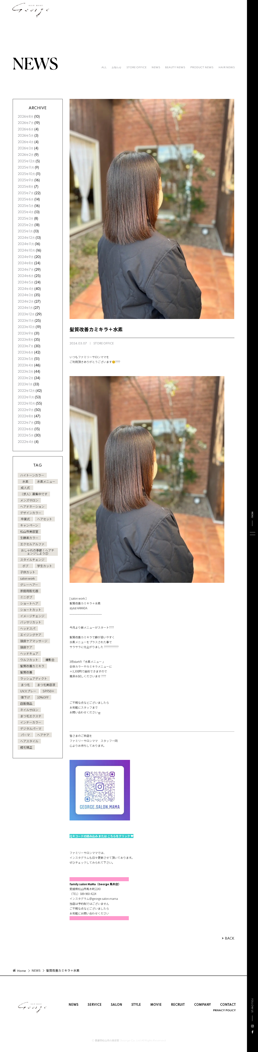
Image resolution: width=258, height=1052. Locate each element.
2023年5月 (25, 359)
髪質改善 (26, 672)
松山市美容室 (29, 531)
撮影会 (49, 660)
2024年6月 (26, 276)
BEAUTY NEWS (175, 67)
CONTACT (228, 1005)
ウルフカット (29, 660)
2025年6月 (26, 199)
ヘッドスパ (27, 628)
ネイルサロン (29, 710)
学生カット (44, 566)
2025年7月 (26, 193)
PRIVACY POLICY (224, 1010)
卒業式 (25, 519)
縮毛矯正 (26, 747)
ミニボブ (26, 597)
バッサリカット (30, 622)
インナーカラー (30, 722)
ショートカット (30, 609)
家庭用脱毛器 (29, 591)
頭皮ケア (26, 647)
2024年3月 (25, 295)
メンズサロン (29, 500)
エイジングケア (30, 634)
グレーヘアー (29, 584)
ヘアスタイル (29, 741)
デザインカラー (30, 513)
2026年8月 (25, 117)
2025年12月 (26, 161)
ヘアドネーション (32, 506)
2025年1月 (25, 231)
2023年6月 (25, 352)
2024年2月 (26, 301)
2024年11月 (26, 244)
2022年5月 (26, 435)
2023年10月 (26, 327)
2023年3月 (25, 371)
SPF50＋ (48, 691)
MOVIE (156, 1005)
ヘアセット (44, 519)
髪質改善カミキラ (32, 666)
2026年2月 (26, 155)
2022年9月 (26, 410)
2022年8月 (25, 416)
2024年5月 (26, 282)
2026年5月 (26, 135)
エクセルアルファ (32, 544)
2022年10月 (26, 403)
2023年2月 (25, 378)
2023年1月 (25, 384)
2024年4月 (26, 289)
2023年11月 (26, 321)
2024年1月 (25, 308)
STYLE (136, 1005)
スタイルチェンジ (32, 559)
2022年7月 (26, 423)
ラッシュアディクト (33, 678)
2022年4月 (26, 442)
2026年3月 (25, 148)
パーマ (25, 735)
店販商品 (26, 703)
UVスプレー (28, 691)
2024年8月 (25, 263)
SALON (116, 1005)
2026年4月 (26, 142)
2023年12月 (26, 314)
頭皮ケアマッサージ (33, 641)
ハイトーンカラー (32, 475)
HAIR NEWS (226, 67)
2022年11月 (26, 397)
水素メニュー (46, 481)
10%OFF (43, 697)
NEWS (156, 67)
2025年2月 (26, 225)
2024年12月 (26, 238)
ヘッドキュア (29, 653)
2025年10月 (26, 174)
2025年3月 (25, 218)
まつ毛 (25, 685)
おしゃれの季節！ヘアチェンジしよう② (37, 551)
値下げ (25, 697)
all (104, 67)
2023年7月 (25, 346)
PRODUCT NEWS (201, 67)
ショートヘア (29, 603)
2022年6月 (26, 429)
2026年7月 (26, 123)
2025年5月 (26, 206)
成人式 (25, 488)
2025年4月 (26, 212)
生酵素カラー (29, 538)
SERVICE (95, 1005)
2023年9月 (25, 333)
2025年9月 (26, 180)
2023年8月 (25, 340)
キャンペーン (29, 525)
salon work (27, 578)
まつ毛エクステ (30, 716)
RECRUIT (178, 1005)
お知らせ (116, 67)
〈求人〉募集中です (33, 494)
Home (21, 970)
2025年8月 (25, 187)
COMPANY (202, 1005)
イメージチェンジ (32, 616)
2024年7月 (26, 270)
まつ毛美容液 (46, 685)
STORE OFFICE (136, 67)
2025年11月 (26, 167)
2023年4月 (25, 365)
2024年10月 (26, 250)
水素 (25, 481)
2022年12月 (26, 391)
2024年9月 (26, 257)
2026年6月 (26, 129)
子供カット (27, 572)
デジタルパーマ (30, 728)
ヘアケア (43, 735)
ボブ (25, 566)
